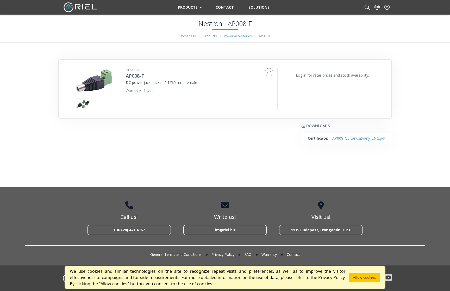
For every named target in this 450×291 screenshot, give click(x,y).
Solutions (259, 7)
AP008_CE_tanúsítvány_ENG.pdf (358, 138)
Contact (225, 7)
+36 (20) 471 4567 (129, 229)
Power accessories (238, 36)
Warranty (269, 254)
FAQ (248, 254)
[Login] (387, 7)
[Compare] (269, 72)
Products (188, 7)
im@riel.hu (225, 229)
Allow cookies (364, 277)
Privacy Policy (222, 254)
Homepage (187, 36)
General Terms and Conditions (176, 254)
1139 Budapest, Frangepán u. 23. (321, 229)
